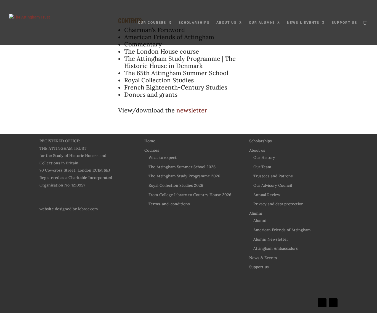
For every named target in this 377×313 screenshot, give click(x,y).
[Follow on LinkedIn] (322, 302)
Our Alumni (262, 23)
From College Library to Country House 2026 (189, 194)
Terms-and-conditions (169, 203)
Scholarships (194, 23)
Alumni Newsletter (270, 239)
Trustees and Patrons (273, 175)
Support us (344, 23)
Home (149, 140)
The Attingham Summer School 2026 (182, 166)
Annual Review (266, 194)
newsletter (191, 110)
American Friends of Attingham (282, 229)
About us (226, 23)
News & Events (303, 23)
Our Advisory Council (272, 185)
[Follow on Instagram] (333, 302)
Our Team (262, 166)
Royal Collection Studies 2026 (175, 185)
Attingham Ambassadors (275, 248)
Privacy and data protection (278, 203)
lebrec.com (88, 208)
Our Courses (152, 23)
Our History (264, 157)
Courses (151, 150)
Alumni (255, 213)
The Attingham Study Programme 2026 (184, 175)
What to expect (162, 157)
